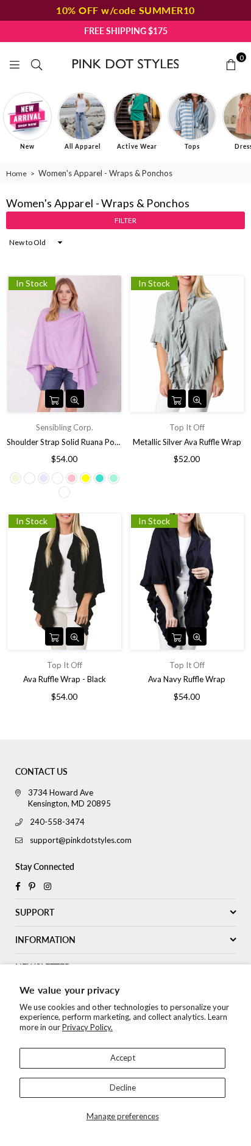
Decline (123, 1087)
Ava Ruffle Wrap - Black (64, 679)
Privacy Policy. (87, 1027)
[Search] (37, 63)
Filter (125, 220)
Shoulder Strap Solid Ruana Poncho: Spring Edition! (64, 442)
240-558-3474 (57, 822)
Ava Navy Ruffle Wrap (186, 679)
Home (16, 173)
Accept (122, 1057)
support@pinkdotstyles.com (81, 840)
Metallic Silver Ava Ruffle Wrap (187, 442)
